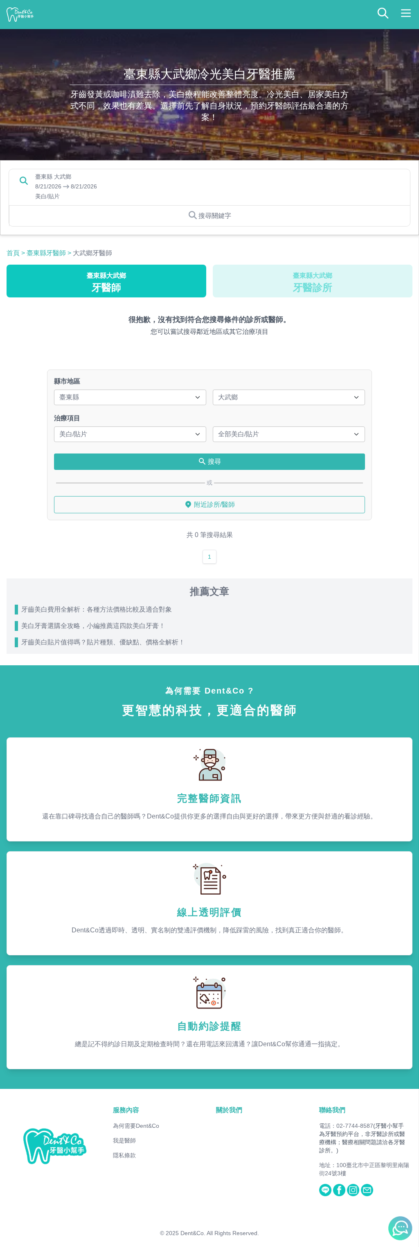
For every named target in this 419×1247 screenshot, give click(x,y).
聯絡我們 (332, 1109)
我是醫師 (124, 1140)
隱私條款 (124, 1155)
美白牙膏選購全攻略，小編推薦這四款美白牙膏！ (93, 625)
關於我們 (229, 1109)
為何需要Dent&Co (136, 1125)
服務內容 (126, 1109)
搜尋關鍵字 (214, 215)
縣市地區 (67, 381)
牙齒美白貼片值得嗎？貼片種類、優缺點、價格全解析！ (103, 642)
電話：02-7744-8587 (346, 1125)
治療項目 (67, 418)
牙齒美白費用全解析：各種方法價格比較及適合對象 (96, 609)
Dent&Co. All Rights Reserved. (219, 1233)
